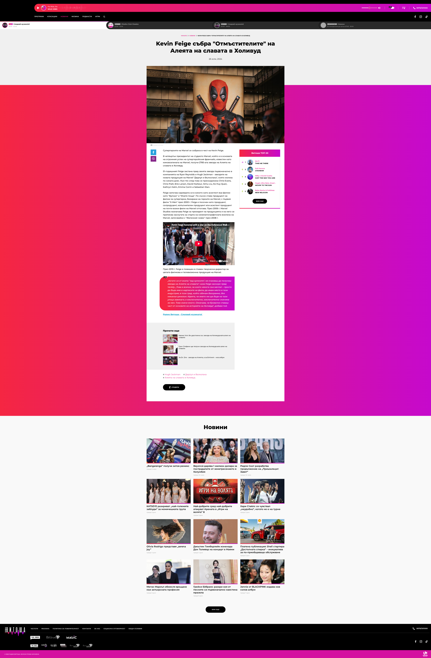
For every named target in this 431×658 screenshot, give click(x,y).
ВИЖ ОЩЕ (260, 201)
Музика (75, 16)
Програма (39, 16)
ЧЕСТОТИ (34, 629)
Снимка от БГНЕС (158, 145)
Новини (64, 16)
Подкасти (87, 16)
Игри (97, 16)
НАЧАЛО (184, 35)
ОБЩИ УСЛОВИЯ (135, 629)
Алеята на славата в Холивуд (179, 377)
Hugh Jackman (172, 374)
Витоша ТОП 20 (259, 153)
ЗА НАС (97, 629)
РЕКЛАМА (45, 629)
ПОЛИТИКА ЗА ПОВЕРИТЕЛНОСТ (66, 629)
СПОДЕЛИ (174, 387)
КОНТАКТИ (86, 629)
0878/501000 (422, 8)
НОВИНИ (192, 35)
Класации (52, 16)
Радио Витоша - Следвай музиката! (183, 314)
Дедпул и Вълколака (196, 374)
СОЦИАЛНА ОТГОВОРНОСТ (114, 629)
